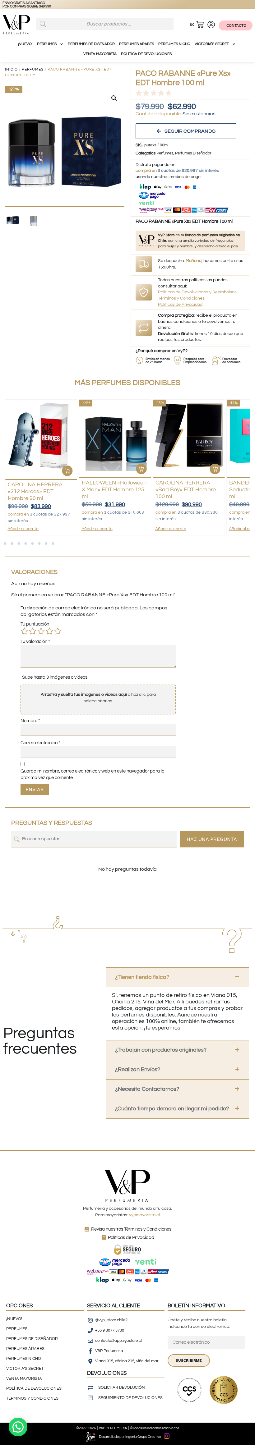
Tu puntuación (35, 624)
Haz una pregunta (212, 839)
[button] (114, 98)
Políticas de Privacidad (180, 304)
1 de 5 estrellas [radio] (24, 631)
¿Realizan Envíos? (137, 1069)
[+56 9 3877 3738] (11, 5)
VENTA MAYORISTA (100, 54)
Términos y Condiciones (181, 298)
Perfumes (33, 69)
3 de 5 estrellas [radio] (41, 631)
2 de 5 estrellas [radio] (32, 631)
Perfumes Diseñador (193, 153)
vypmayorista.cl (144, 1215)
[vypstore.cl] (36, 5)
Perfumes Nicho (174, 44)
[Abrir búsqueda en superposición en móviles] (105, 24)
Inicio (11, 69)
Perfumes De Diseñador (91, 44)
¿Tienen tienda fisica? (142, 977)
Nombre (30, 720)
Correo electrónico (40, 743)
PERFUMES (47, 44)
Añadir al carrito (23, 529)
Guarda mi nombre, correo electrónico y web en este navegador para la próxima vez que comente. (93, 774)
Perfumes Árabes (136, 44)
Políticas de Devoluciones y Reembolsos (197, 292)
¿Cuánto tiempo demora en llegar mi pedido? (172, 1109)
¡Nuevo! (25, 44)
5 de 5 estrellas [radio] (58, 631)
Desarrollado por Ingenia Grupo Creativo (130, 1436)
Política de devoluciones (146, 54)
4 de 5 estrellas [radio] (49, 631)
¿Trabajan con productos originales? (160, 1050)
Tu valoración (35, 641)
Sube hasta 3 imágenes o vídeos (54, 677)
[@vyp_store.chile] (24, 5)
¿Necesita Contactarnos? (147, 1089)
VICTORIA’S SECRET (212, 44)
